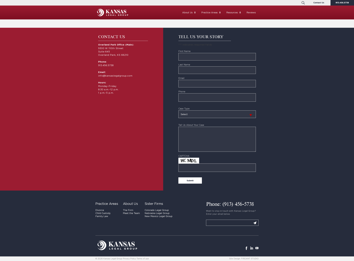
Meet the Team (131, 213)
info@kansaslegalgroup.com (115, 75)
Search (303, 2)
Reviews (251, 12)
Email (181, 78)
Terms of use (142, 259)
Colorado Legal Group (157, 210)
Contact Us (318, 3)
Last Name (184, 64)
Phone (181, 91)
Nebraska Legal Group (157, 213)
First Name (184, 51)
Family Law (101, 216)
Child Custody (102, 213)
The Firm (128, 210)
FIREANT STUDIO (250, 259)
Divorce (99, 210)
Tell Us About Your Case (191, 125)
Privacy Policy (129, 259)
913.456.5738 (342, 3)
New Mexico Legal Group (158, 216)
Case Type (184, 108)
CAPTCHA (183, 156)
